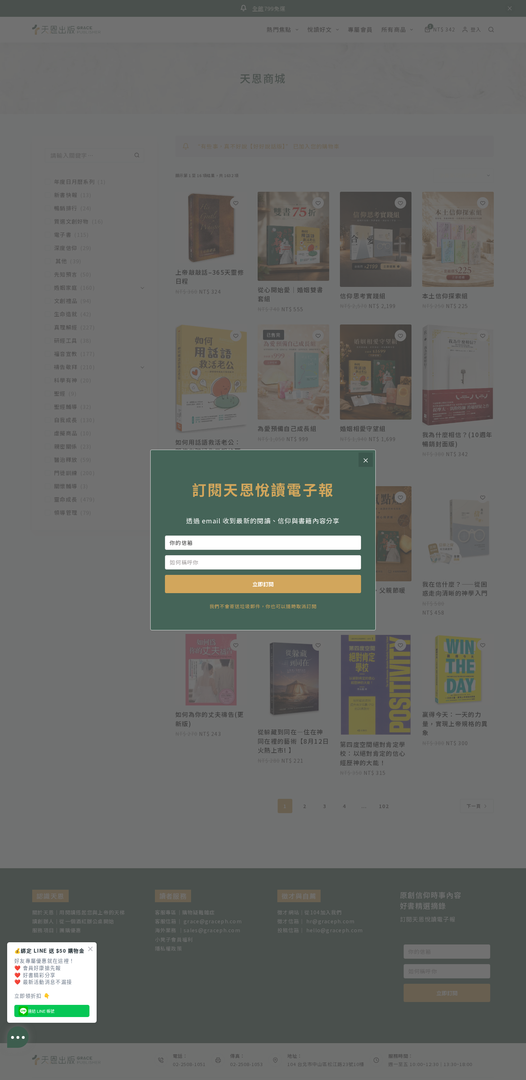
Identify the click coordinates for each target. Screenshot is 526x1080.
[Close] (366, 460)
